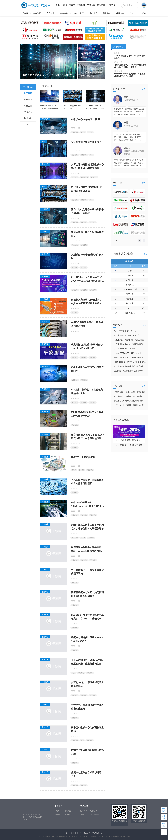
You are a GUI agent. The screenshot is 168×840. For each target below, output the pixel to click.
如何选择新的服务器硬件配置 (125, 349)
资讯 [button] (57, 5)
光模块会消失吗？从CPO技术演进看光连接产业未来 (49, 108)
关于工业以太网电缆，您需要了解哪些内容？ (130, 344)
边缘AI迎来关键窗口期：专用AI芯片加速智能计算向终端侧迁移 (87, 526)
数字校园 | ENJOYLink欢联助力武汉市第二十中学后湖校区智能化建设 (88, 436)
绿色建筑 (84, 695)
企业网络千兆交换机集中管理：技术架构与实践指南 (130, 371)
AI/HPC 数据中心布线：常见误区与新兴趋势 (87, 324)
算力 (82, 740)
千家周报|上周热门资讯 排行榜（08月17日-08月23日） (87, 346)
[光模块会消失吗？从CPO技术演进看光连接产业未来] (49, 96)
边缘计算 (91, 538)
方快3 (82, 814)
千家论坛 (68, 814)
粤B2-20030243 (111, 836)
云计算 (90, 132)
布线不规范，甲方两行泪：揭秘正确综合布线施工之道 (130, 340)
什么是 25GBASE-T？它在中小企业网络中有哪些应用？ (130, 353)
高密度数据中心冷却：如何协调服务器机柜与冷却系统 (87, 594)
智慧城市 (93, 290)
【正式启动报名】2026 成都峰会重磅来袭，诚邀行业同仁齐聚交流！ (87, 662)
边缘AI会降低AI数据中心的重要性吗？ (87, 369)
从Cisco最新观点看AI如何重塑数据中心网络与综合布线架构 (95, 108)
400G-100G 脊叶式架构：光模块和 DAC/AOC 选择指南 (130, 362)
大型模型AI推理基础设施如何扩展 (87, 256)
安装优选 (93, 811)
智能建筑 (84, 245)
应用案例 (45, 434)
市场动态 (45, 119)
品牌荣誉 (107, 13)
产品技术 (50, 13)
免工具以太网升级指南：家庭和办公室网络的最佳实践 (130, 405)
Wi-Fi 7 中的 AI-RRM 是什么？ (126, 331)
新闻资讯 (37, 13)
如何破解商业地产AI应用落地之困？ (87, 234)
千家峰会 (163, 810)
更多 (144, 89)
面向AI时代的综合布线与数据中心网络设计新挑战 (87, 211)
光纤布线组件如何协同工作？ (86, 142)
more (143, 325)
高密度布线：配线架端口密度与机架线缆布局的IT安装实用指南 (130, 396)
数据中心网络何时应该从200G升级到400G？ (87, 639)
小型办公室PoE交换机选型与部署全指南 (129, 392)
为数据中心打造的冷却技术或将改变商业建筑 (87, 707)
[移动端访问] (164, 832)
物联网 (83, 132)
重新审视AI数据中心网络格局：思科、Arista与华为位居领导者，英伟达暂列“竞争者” (87, 549)
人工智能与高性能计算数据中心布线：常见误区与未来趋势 (87, 166)
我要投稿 (163, 824)
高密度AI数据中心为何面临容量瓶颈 (87, 729)
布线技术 (45, 412)
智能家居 (75, 290)
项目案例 (64, 13)
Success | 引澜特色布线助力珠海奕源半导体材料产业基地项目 (87, 617)
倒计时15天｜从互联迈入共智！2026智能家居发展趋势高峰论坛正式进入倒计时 (88, 279)
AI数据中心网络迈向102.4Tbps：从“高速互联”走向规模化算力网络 (87, 504)
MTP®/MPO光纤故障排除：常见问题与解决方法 (87, 189)
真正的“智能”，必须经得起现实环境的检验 (87, 684)
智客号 (57, 811)
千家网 (25, 13)
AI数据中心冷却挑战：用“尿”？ (87, 119)
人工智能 (75, 177)
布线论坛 (134, 13)
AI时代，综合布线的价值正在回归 (72, 107)
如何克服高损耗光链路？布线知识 (127, 335)
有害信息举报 (97, 833)
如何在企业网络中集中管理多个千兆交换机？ (130, 366)
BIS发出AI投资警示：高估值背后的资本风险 (87, 391)
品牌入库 (91, 5)
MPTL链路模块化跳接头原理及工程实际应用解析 (87, 414)
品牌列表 (94, 13)
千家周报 (75, 357)
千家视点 (45, 209)
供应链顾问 (102, 5)
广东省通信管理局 (95, 836)
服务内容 (78, 833)
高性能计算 (84, 177)
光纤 (43, 141)
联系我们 (87, 833)
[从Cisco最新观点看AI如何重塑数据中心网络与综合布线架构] (95, 96)
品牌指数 (81, 5)
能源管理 (93, 402)
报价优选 (83, 811)
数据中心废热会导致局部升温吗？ (86, 774)
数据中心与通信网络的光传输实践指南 (129, 401)
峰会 (65, 5)
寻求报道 (163, 817)
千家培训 (68, 811)
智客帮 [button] (112, 5)
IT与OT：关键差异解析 (83, 457)
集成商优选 (94, 814)
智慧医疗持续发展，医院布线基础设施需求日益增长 (87, 481)
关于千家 (69, 833)
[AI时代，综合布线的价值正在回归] (72, 96)
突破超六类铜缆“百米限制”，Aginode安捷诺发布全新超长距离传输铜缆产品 (87, 301)
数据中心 (75, 132)
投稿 (144, 13)
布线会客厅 (79, 13)
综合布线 (75, 155)
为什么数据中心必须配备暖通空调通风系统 (87, 572)
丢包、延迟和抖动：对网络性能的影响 (129, 357)
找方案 (72, 5)
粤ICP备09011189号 (123, 836)
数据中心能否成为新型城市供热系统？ (87, 752)
